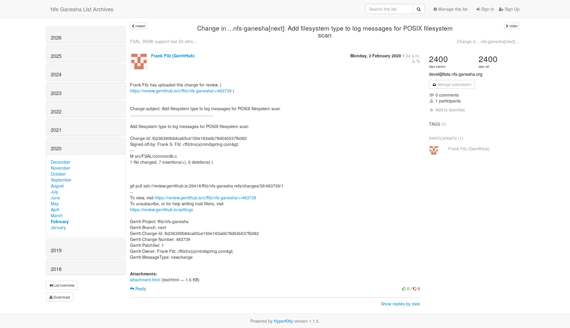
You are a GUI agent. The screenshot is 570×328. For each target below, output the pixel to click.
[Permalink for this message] (418, 61)
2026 (56, 37)
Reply (140, 288)
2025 (56, 55)
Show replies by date (400, 304)
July (54, 192)
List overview (64, 285)
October (58, 174)
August (57, 186)
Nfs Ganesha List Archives (81, 9)
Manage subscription (454, 84)
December (60, 162)
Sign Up (512, 9)
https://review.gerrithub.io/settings (161, 209)
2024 (56, 74)
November (60, 168)
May (55, 203)
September (61, 180)
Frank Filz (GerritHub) (173, 56)
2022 (56, 111)
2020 (56, 148)
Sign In (487, 9)
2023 (56, 93)
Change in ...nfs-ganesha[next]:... (488, 41)
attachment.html (145, 280)
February (60, 221)
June (55, 198)
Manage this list (452, 9)
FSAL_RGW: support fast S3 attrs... (163, 41)
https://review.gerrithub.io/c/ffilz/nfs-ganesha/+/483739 (181, 91)
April (55, 209)
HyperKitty (283, 321)
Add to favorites (450, 110)
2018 (56, 268)
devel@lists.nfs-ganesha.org (455, 74)
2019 (56, 250)
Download (61, 296)
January (58, 227)
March (57, 215)
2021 (56, 129)
